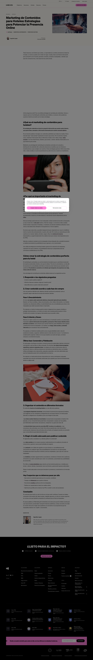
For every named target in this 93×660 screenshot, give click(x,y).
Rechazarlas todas (57, 207)
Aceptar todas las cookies (37, 207)
